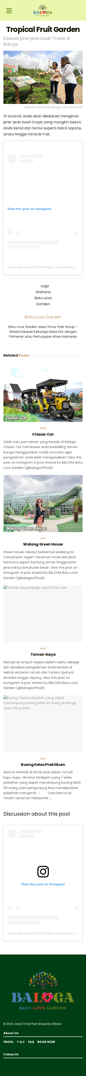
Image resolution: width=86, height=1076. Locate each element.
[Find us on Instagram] (10, 1063)
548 (43, 428)
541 (43, 538)
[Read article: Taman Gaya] (43, 613)
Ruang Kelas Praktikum (43, 764)
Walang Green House (43, 544)
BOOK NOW (46, 1042)
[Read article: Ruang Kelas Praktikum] (43, 723)
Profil (8, 1042)
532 (43, 759)
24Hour (56, 1024)
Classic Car (43, 434)
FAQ (31, 1042)
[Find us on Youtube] (4, 1063)
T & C (21, 1042)
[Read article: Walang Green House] (43, 503)
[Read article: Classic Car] (43, 393)
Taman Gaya (43, 654)
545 (43, 648)
